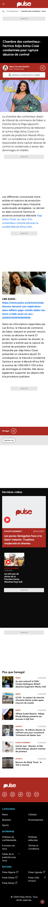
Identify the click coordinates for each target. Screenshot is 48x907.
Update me (9, 440)
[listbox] (25, 569)
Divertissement (12, 11)
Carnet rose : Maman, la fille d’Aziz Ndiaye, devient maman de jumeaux (30, 749)
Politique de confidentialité (9, 838)
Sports (19, 726)
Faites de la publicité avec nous (9, 857)
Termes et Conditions (33, 847)
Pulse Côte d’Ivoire (33, 879)
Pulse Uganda (35, 872)
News (18, 678)
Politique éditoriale (33, 838)
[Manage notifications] (42, 902)
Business (6, 819)
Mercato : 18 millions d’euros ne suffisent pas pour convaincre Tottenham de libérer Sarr (30, 732)
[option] (14, 569)
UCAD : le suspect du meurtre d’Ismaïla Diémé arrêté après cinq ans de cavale (29, 700)
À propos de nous (8, 847)
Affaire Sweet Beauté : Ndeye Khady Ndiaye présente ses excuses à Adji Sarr (29, 716)
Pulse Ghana (8, 877)
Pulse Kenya (8, 883)
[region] (24, 569)
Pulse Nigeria (8, 872)
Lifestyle (32, 814)
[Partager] (42, 67)
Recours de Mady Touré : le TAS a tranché (28, 763)
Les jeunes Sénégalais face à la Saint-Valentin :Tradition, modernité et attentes (23, 539)
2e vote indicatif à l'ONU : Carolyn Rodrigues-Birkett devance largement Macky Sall (30, 684)
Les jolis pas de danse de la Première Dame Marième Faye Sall (13, 578)
